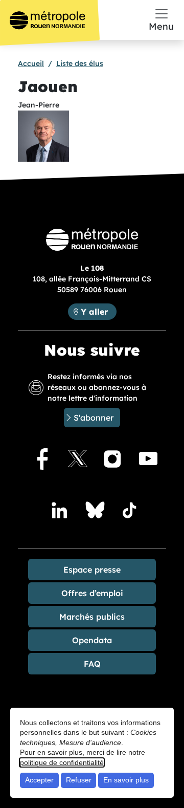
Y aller (98, 311)
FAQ (92, 664)
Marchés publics (92, 617)
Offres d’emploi (92, 593)
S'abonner (93, 417)
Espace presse (92, 569)
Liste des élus (79, 63)
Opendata (92, 640)
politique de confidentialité (62, 762)
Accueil (31, 63)
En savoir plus (126, 780)
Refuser (78, 780)
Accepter (39, 780)
